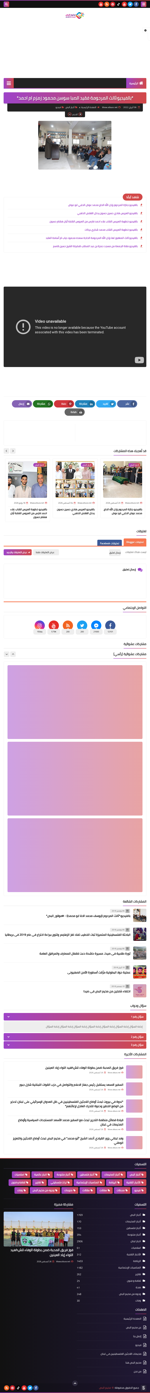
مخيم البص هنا (133, 1362)
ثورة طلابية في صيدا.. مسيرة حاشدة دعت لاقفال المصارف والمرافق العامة (85, 953)
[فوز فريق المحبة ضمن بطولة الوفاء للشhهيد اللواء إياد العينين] (134, 1072)
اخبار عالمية (40, 1174)
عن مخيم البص (133, 1327)
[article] (41, 433)
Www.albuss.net (63, 1261)
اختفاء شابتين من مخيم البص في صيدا (106, 991)
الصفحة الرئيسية (88, 107)
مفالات (103, 1190)
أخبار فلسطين (87, 1174)
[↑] (75, 1383)
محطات (121, 1190)
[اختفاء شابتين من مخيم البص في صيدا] (139, 990)
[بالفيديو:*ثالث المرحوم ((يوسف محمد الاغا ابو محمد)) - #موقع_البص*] (139, 915)
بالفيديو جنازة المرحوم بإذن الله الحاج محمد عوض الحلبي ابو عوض (103, 205)
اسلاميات (19, 1174)
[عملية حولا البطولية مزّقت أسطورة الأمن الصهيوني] (139, 972)
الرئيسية (133, 83)
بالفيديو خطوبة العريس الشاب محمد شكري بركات (111, 229)
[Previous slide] (13, 654)
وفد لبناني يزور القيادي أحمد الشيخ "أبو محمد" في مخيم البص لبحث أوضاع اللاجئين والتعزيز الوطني (68, 1140)
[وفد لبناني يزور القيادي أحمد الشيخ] (134, 1142)
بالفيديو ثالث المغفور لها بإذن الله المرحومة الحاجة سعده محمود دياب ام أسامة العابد (92, 238)
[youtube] (124, 4)
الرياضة (113, 1182)
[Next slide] (6, 451)
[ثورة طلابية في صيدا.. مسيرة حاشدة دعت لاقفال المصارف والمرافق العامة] (139, 953)
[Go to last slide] (13, 451)
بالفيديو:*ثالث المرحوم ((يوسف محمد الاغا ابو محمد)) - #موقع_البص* (88, 915)
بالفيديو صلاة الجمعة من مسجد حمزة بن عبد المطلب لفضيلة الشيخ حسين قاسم (95, 246)
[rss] (106, 4)
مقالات (86, 1190)
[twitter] (130, 4)
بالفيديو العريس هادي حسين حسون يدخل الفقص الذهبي (107, 213)
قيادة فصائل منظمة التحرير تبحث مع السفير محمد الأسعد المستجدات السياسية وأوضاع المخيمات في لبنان (70, 1122)
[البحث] (6, 4)
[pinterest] (112, 4)
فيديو (58, 107)
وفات (20, 1190)
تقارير (38, 1182)
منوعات (68, 1190)
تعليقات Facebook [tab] (109, 543)
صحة (138, 1287)
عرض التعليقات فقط (45, 552)
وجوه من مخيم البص (43, 1190)
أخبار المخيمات (112, 1174)
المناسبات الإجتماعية (87, 1182)
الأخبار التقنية (133, 1182)
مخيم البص (105, 1388)
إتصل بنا (137, 1336)
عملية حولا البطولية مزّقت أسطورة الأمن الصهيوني (99, 972)
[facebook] (136, 4)
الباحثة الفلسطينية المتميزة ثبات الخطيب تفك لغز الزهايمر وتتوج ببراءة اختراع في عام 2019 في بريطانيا (67, 934)
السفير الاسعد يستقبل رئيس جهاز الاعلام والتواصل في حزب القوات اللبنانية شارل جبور (71, 1084)
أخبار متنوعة (63, 1174)
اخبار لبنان (136, 1241)
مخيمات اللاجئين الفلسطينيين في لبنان (121, 1353)
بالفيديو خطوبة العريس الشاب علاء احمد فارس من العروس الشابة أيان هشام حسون (94, 221)
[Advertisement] (75, 48)
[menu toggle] (143, 4)
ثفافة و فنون (18, 1182)
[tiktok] (118, 4)
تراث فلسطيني (59, 1182)
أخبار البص (69, 107)
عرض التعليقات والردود (16, 552)
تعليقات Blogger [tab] (135, 542)
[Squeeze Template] (143, 1388)
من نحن (137, 1371)
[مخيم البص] (75, 15)
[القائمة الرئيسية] (9, 83)
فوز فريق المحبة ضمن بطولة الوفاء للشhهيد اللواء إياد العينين (84, 1067)
